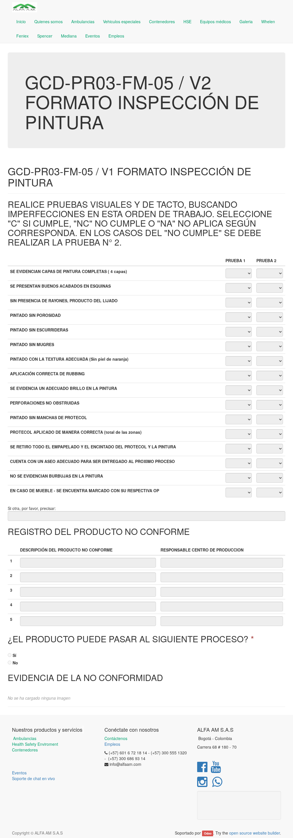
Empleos (112, 744)
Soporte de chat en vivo (33, 778)
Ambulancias (24, 738)
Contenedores (25, 750)
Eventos (19, 773)
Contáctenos (115, 738)
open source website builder (254, 833)
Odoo (207, 833)
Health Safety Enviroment (35, 744)
